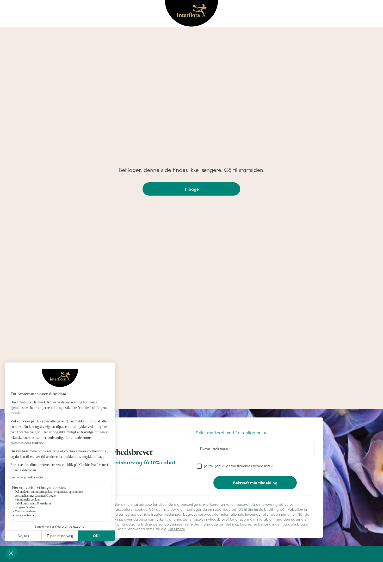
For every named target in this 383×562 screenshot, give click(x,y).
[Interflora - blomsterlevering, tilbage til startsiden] (191, 13)
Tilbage (191, 189)
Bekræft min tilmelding (255, 483)
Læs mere (176, 529)
